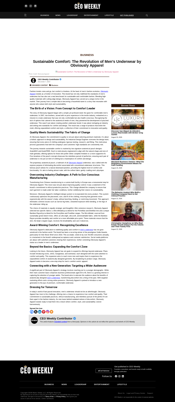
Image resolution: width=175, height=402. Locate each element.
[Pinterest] (43, 312)
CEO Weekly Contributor (49, 79)
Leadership (72, 15)
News (57, 15)
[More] (51, 312)
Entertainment (91, 15)
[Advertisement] (87, 34)
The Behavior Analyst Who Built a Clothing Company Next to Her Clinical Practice (125, 194)
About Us (121, 393)
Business (45, 15)
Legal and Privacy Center (136, 393)
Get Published (127, 15)
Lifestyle (109, 15)
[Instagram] (31, 6)
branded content (60, 322)
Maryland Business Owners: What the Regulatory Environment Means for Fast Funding (127, 163)
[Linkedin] (35, 6)
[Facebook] (26, 6)
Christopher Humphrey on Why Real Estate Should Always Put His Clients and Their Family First (127, 225)
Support (150, 393)
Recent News (128, 105)
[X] (35, 312)
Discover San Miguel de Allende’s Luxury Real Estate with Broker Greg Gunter (127, 133)
